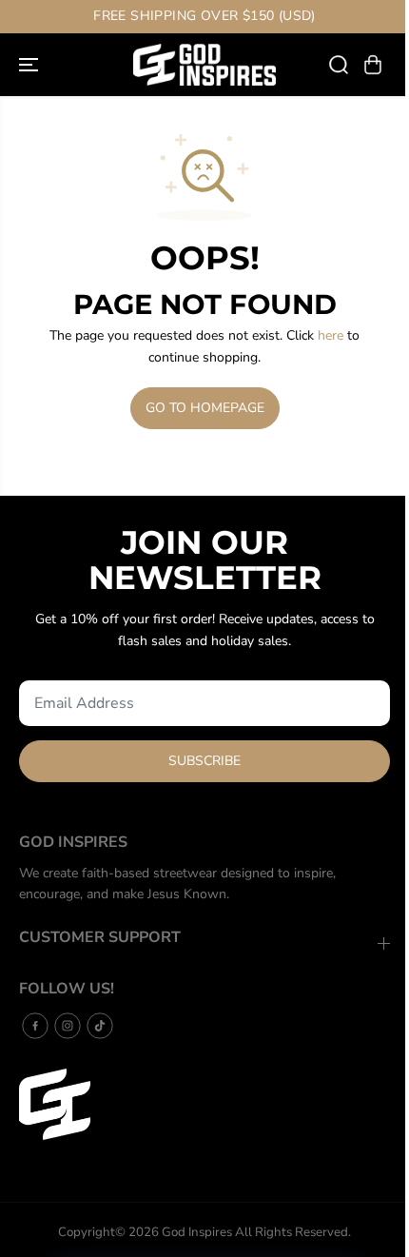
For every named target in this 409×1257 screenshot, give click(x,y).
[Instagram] (67, 1026)
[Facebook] (35, 1026)
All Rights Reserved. (293, 1232)
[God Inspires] (204, 65)
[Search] (338, 65)
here (330, 335)
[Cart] (373, 65)
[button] (30, 65)
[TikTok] (100, 1026)
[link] (204, 1104)
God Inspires (197, 1232)
